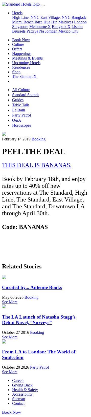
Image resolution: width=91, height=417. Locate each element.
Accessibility (22, 394)
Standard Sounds (25, 95)
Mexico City (68, 31)
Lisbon (77, 26)
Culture (18, 44)
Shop (16, 72)
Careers (18, 380)
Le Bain (18, 110)
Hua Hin (50, 22)
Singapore (20, 26)
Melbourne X (40, 26)
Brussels (19, 31)
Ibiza (38, 22)
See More (9, 302)
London (80, 22)
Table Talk (20, 105)
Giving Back (22, 385)
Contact (18, 403)
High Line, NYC (25, 17)
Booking (39, 139)
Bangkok (79, 17)
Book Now (21, 40)
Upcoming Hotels (26, 63)
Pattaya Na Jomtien (42, 31)
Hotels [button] (17, 13)
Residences (21, 67)
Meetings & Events (27, 58)
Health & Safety (25, 389)
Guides (18, 100)
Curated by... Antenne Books (32, 287)
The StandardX (24, 76)
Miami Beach (23, 22)
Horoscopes (21, 125)
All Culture (21, 90)
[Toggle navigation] (43, 5)
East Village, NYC (55, 17)
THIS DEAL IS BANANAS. (37, 165)
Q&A (16, 120)
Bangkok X (61, 26)
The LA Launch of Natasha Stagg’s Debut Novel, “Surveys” (38, 319)
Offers (17, 49)
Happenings (21, 53)
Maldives (65, 22)
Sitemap (18, 399)
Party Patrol (21, 115)
